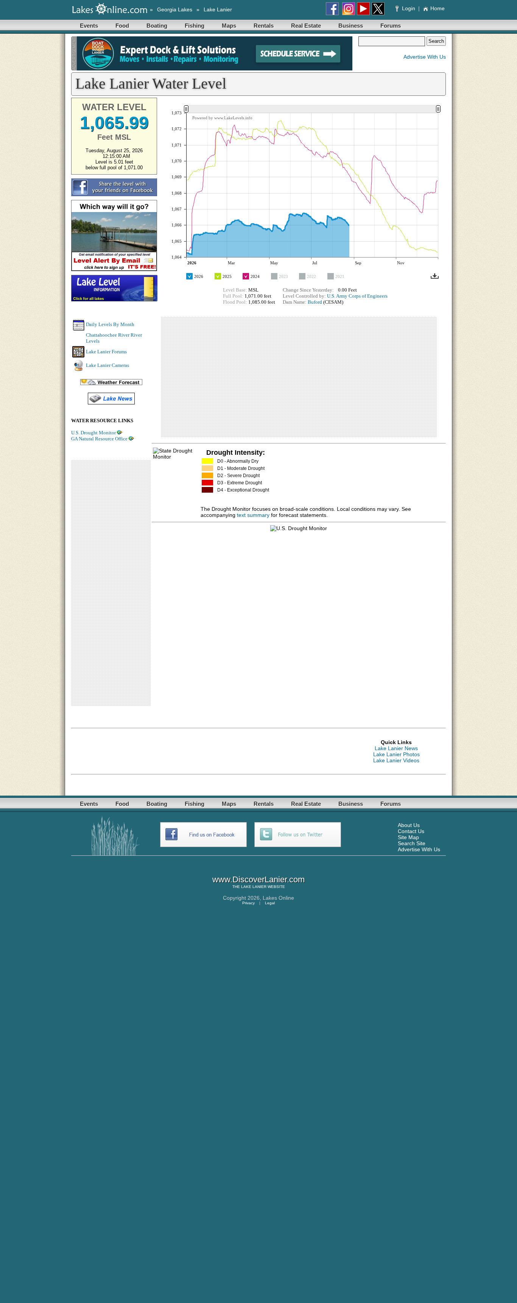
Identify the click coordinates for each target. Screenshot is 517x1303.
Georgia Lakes (174, 9)
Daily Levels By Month (110, 324)
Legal (270, 903)
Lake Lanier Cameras (107, 365)
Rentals (264, 25)
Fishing (194, 25)
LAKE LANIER (253, 887)
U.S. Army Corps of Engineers (357, 296)
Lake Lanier (218, 9)
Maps (229, 25)
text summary (253, 515)
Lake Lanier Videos (396, 760)
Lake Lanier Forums (106, 351)
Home (437, 8)
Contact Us (411, 831)
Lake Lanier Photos (396, 754)
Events (89, 25)
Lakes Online (278, 898)
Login (408, 8)
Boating (156, 25)
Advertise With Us (424, 57)
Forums (390, 25)
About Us (409, 825)
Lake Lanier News (396, 748)
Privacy (248, 903)
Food (122, 25)
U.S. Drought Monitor (93, 432)
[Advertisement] (111, 583)
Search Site (411, 843)
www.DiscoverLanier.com (258, 879)
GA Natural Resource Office (99, 439)
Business (350, 25)
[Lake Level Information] (114, 299)
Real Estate (306, 25)
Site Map (408, 837)
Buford (315, 302)
